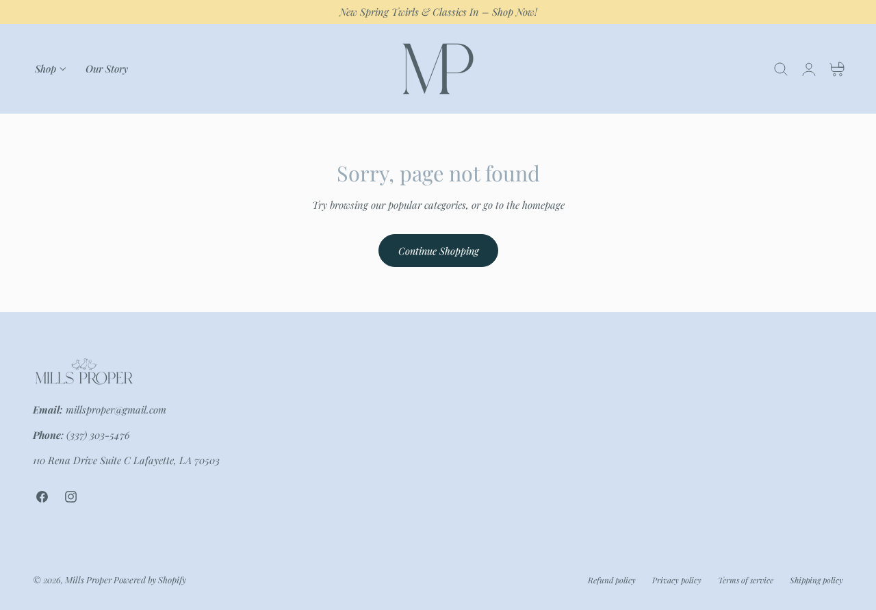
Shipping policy (816, 579)
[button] (781, 69)
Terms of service (745, 579)
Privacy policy (676, 579)
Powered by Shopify (150, 579)
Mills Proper (88, 579)
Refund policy (612, 579)
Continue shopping (438, 250)
